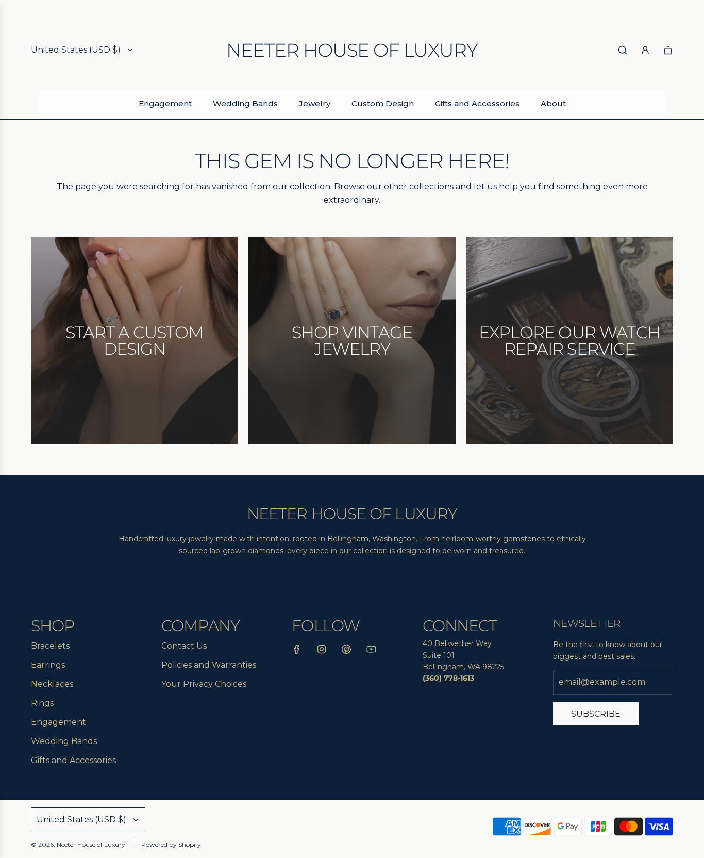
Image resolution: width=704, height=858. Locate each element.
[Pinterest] (346, 651)
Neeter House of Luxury (351, 50)
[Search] (622, 50)
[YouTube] (371, 651)
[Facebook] (297, 651)
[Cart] (668, 50)
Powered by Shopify (171, 844)
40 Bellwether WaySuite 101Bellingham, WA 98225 (463, 655)
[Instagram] (321, 651)
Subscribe (596, 714)
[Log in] (645, 50)
